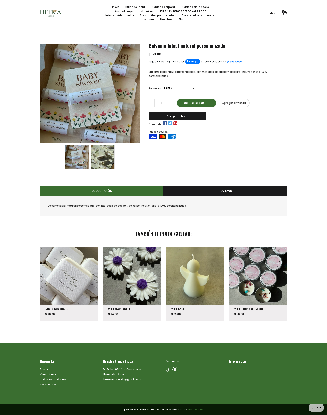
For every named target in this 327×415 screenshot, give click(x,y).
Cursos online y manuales (198, 15)
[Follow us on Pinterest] (175, 123)
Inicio (115, 7)
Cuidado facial (135, 7)
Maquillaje (147, 11)
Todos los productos (53, 379)
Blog (181, 19)
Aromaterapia (124, 11)
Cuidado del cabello (195, 7)
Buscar (44, 369)
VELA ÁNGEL (178, 309)
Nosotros (166, 19)
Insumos (148, 19)
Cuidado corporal (163, 7)
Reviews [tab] (225, 191)
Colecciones (48, 374)
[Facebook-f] (168, 369)
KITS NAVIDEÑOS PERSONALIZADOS (183, 11)
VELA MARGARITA (119, 309)
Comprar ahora (177, 116)
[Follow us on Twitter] (170, 123)
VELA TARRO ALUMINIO (248, 309)
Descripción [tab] (101, 191)
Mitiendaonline (197, 409)
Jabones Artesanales (119, 15)
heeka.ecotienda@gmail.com (122, 379)
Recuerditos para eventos (157, 15)
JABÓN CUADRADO (56, 309)
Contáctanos (48, 384)
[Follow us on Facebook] (165, 123)
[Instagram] (174, 369)
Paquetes (155, 88)
